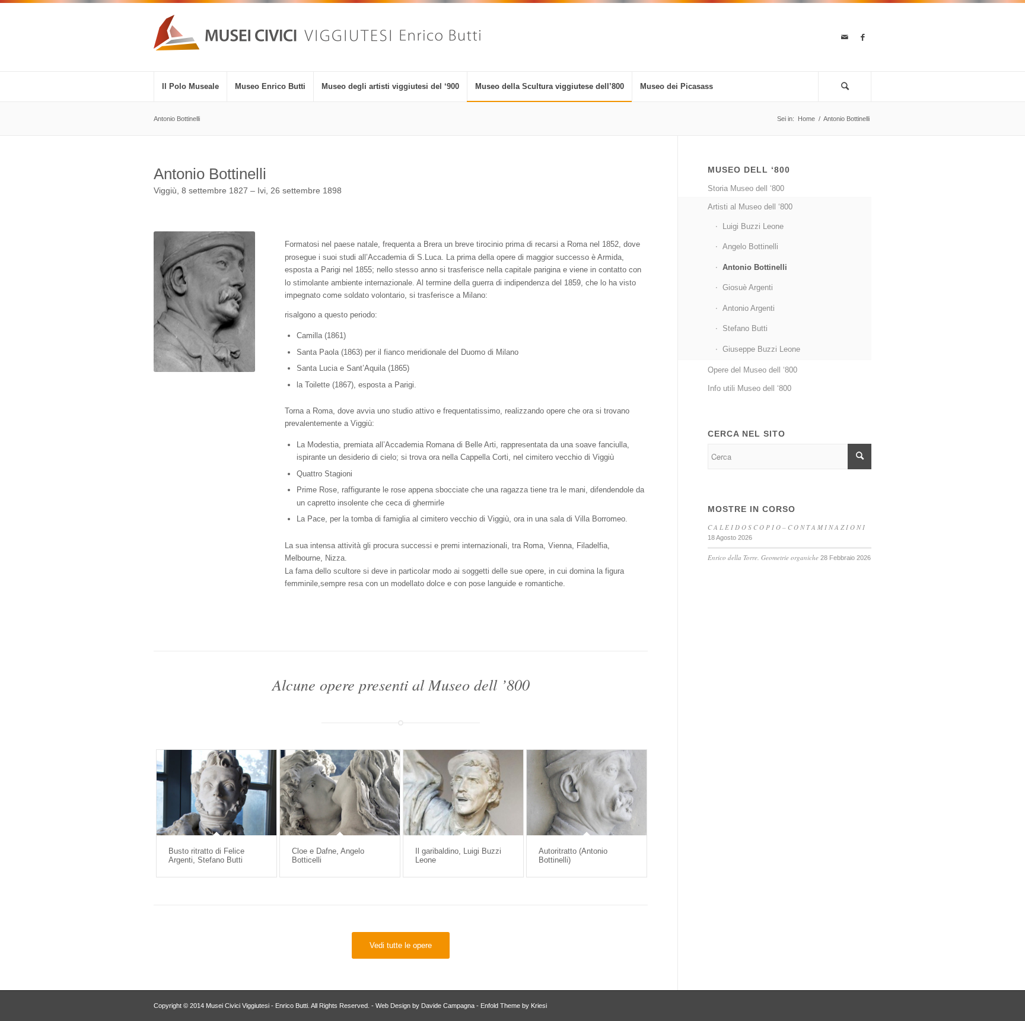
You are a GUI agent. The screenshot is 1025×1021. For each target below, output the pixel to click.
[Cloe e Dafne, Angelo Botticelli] (340, 792)
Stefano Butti (745, 328)
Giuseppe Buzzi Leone (761, 349)
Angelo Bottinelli (750, 246)
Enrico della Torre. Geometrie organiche (763, 557)
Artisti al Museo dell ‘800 (750, 206)
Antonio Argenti (748, 308)
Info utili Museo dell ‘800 (749, 388)
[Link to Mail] (845, 37)
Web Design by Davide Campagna (425, 1005)
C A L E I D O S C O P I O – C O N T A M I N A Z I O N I (786, 527)
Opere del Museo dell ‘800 (752, 369)
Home (806, 118)
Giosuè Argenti (747, 287)
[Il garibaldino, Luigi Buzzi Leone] (463, 792)
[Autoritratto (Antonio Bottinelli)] (587, 792)
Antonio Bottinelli (177, 118)
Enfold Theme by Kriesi (513, 1005)
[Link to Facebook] (862, 37)
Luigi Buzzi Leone (753, 226)
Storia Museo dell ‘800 (746, 188)
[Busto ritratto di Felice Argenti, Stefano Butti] (216, 792)
